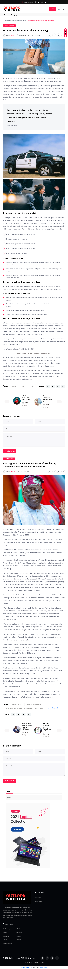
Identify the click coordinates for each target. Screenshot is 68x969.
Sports (5, 940)
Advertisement (39, 905)
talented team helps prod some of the (26, 398)
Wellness (19, 932)
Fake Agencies (16, 704)
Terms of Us (28, 962)
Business (6, 936)
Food (23, 386)
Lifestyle (19, 929)
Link (32, 386)
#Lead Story (9, 459)
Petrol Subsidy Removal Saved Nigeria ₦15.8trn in (27, 726)
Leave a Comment (52, 708)
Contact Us (38, 901)
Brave (14, 386)
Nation (5, 932)
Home (52, 9)
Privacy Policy (39, 962)
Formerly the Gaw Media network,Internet (48, 398)
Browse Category (11, 15)
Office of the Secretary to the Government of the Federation (24, 708)
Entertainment (7, 943)
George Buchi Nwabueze (34, 704)
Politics (18, 936)
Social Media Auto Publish (27, 967)
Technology (6, 929)
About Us (38, 897)
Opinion (18, 940)
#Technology (9, 25)
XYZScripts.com (43, 967)
